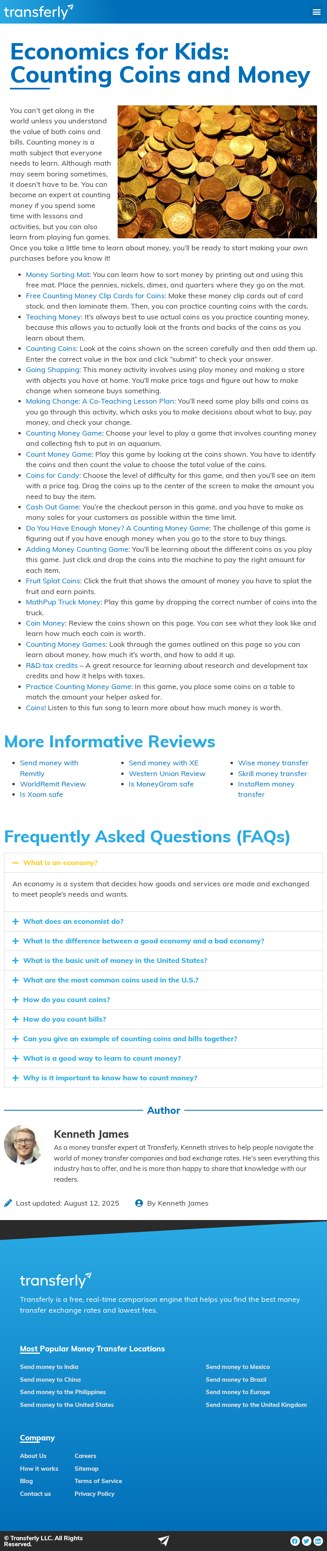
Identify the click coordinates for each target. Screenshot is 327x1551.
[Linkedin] (318, 1541)
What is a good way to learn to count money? (102, 1058)
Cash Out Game (52, 506)
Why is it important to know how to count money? (110, 1077)
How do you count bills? (64, 1019)
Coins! (36, 707)
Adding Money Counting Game (77, 549)
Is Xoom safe (41, 794)
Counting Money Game (64, 433)
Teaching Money (53, 316)
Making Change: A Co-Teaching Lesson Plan (100, 401)
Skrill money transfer (272, 773)
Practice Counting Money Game (78, 686)
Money (176, 528)
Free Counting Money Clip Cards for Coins (95, 295)
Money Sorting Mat (57, 274)
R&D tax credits (52, 665)
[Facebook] (295, 1541)
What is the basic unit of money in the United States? (115, 960)
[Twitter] (306, 1541)
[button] (316, 11)
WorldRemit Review (53, 783)
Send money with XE (164, 762)
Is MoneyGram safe (161, 783)
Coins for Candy (52, 475)
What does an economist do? (73, 921)
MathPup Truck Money (63, 601)
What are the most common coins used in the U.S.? (111, 979)
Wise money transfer (273, 762)
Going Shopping (52, 369)
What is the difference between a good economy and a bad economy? (143, 940)
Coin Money (45, 623)
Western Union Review (167, 773)
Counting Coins (51, 348)
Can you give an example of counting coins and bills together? (130, 1038)
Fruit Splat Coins (53, 580)
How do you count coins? (66, 999)
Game (198, 528)
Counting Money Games (66, 644)
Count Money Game (59, 454)
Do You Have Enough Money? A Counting (95, 528)
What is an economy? (60, 862)
